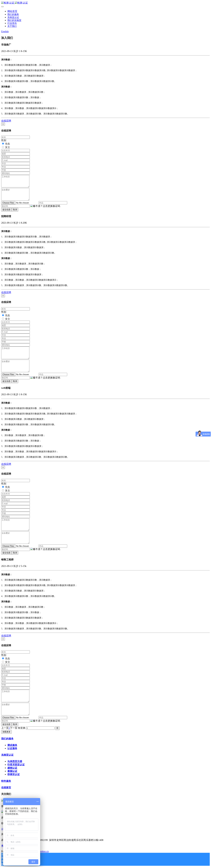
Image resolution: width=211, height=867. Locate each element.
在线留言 (6, 787)
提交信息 (6, 209)
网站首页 (12, 11)
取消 (15, 209)
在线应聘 (6, 120)
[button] (45, 206)
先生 (7, 143)
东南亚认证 (7, 755)
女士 (7, 147)
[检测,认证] (105, 2)
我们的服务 (7, 738)
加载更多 (6, 732)
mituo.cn (44, 851)
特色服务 (6, 781)
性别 (3, 140)
